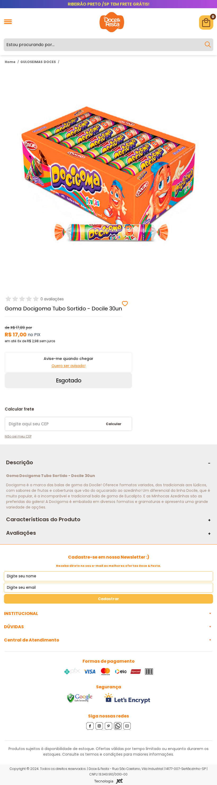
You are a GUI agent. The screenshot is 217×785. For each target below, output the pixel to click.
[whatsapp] (118, 726)
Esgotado (68, 380)
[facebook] (90, 726)
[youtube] (127, 726)
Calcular (113, 424)
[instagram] (99, 726)
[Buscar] (207, 44)
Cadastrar (108, 598)
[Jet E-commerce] (108, 781)
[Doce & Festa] (112, 32)
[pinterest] (108, 726)
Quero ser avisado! (68, 365)
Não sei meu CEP (18, 436)
